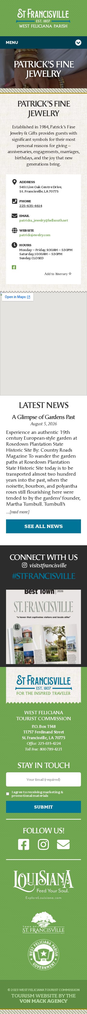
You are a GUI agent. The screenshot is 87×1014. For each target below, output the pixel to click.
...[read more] (17, 511)
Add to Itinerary (55, 273)
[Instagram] (43, 844)
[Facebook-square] (23, 844)
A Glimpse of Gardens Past (43, 416)
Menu (12, 42)
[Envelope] (63, 844)
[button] (43, 42)
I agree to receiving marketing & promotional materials (37, 793)
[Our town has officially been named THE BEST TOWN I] (43, 627)
